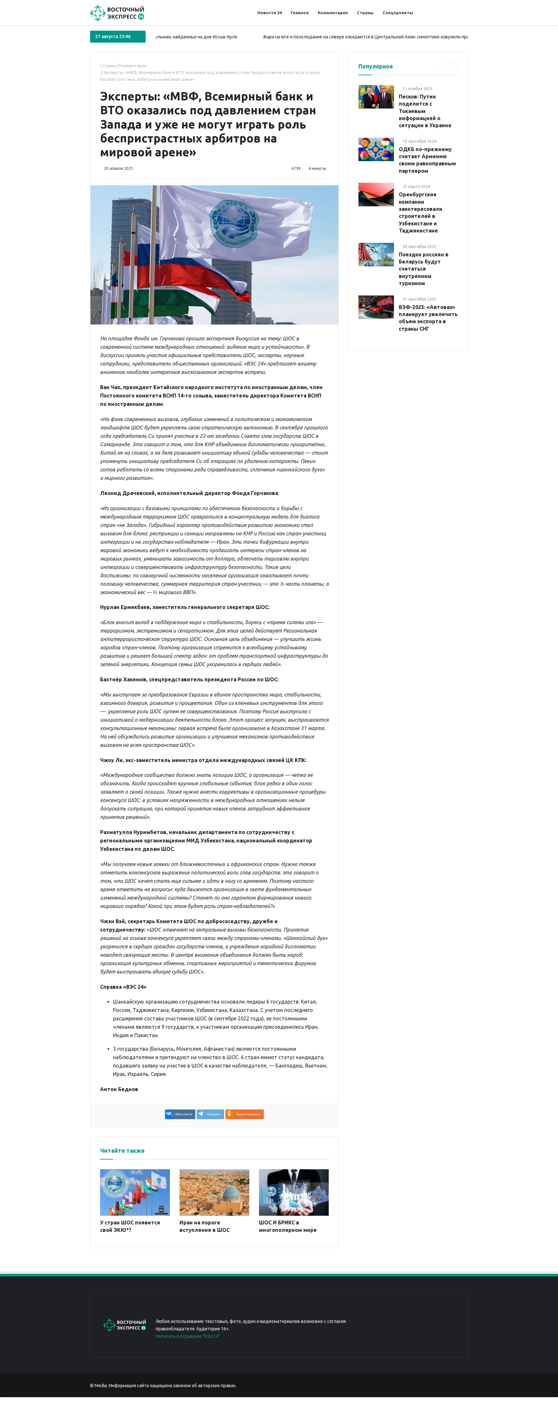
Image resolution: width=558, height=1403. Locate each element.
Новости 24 (269, 12)
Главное (300, 12)
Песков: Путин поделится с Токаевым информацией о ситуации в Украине (425, 111)
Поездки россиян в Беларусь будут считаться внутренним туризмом (424, 269)
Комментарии (333, 12)
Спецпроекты (398, 12)
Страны (365, 12)
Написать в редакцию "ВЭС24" (188, 1336)
